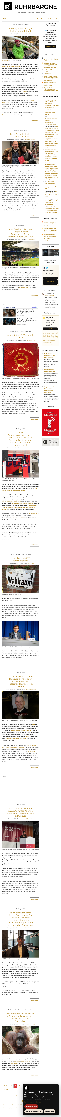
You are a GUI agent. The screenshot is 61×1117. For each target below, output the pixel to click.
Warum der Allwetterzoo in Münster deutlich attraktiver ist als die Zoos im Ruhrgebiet (20, 1017)
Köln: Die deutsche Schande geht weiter (49, 370)
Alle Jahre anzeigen (48, 344)
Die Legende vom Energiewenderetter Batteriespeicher (49, 355)
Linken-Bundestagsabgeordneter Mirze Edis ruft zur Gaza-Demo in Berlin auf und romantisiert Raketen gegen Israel (21, 438)
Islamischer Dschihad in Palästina (21, 730)
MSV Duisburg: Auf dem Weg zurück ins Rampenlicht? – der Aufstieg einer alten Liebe (20, 233)
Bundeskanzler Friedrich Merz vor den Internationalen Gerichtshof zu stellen (19, 507)
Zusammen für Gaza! (18, 518)
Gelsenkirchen (25, 1061)
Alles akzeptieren (31, 1106)
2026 (44, 333)
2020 (52, 336)
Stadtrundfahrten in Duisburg (11, 66)
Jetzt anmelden (50, 46)
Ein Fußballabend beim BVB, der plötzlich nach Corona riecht (51, 59)
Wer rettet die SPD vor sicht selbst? (20, 336)
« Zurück (5, 1085)
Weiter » (5, 1089)
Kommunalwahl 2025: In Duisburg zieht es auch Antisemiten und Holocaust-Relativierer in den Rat (20, 681)
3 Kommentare (31, 340)
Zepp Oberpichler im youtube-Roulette (20, 135)
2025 (48, 333)
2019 (56, 336)
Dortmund (17, 1061)
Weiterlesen (34, 120)
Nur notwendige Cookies (33, 1111)
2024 (52, 333)
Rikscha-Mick (5, 60)
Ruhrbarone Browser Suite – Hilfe (12, 1108)
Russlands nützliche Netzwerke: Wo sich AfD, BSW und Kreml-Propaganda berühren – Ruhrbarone (51, 136)
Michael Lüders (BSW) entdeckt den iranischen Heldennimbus (50, 84)
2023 (56, 333)
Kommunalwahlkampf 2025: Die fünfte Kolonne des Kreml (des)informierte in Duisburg (20, 812)
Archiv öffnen (50, 329)
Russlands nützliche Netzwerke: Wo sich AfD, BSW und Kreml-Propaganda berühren (50, 65)
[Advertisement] (20, 789)
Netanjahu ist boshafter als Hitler (15, 738)
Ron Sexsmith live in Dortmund (49, 70)
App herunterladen (50, 278)
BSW (33, 724)
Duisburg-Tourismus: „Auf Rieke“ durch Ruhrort (20, 29)
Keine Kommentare (30, 34)
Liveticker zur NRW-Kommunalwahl (20, 559)
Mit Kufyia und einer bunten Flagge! (22, 503)
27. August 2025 (34, 513)
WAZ (22, 751)
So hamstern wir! (49, 295)
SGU (27, 736)
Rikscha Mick (6, 115)
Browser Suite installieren (50, 282)
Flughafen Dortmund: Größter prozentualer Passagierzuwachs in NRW (51, 89)
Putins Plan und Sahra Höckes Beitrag (51, 158)
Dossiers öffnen (47, 342)
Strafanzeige (31, 751)
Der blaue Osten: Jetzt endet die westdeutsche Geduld (52, 128)
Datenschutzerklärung (18, 1105)
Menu (6, 19)
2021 (48, 336)
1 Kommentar (31, 239)
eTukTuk (24, 91)
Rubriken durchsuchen (49, 340)
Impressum (6, 1105)
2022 (44, 336)
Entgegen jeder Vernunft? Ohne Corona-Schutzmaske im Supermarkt (51, 389)
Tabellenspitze (23, 287)
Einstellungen (49, 1111)
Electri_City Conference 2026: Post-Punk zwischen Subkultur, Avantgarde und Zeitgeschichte (51, 78)
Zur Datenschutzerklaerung (32, 1102)
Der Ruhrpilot (47, 73)
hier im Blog (14, 1063)
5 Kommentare (30, 818)
